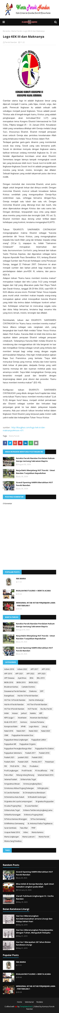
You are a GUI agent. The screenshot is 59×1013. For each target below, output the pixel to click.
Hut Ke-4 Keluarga (36, 700)
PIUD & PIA (14, 766)
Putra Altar (8, 775)
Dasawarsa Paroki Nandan (15, 691)
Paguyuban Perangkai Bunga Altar (18, 748)
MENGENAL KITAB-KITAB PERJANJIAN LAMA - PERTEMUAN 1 (35, 604)
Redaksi (40, 1002)
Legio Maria (34, 726)
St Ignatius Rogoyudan (45, 801)
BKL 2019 (40, 678)
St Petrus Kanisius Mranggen (15, 819)
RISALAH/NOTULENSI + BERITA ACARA (33, 590)
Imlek (6, 713)
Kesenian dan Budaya (39, 717)
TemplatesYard (26, 1006)
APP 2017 (34, 669)
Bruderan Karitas (11, 687)
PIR (5, 766)
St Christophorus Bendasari (34, 792)
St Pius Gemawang (38, 819)
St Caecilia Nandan (11, 792)
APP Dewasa (9, 678)
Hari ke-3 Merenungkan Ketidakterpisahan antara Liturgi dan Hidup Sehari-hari (34, 919)
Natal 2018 (8, 731)
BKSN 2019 (21, 682)
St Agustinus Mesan (12, 784)
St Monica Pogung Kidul (33, 814)
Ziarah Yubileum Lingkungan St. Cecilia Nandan (35, 897)
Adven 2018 (9, 669)
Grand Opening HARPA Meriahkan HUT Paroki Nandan (34, 484)
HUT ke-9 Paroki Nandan (14, 709)
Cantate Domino (28, 687)
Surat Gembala (10, 828)
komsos (23, 722)
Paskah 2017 (30, 753)
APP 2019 (8, 673)
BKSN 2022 (33, 682)
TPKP (33, 828)
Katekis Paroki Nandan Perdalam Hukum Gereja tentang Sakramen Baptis (35, 459)
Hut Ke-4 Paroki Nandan (14, 704)
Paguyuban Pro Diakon (44, 748)
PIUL (24, 766)
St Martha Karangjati (12, 814)
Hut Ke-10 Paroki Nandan (28, 695)
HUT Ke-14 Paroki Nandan (14, 700)
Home (19, 1002)
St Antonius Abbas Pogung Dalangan (19, 788)
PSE (52, 770)
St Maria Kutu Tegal (28, 779)
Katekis (33, 713)
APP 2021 (19, 673)
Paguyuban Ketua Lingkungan (16, 740)
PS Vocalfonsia (41, 770)
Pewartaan (49, 762)
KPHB (23, 726)
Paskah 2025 (23, 762)
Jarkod (23, 713)
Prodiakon (34, 766)
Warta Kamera (37, 832)
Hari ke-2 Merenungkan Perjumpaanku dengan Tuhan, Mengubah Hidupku (34, 931)
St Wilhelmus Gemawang (14, 823)
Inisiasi (15, 713)
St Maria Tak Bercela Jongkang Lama (37, 810)
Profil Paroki (27, 770)
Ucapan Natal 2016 (12, 832)
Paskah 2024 (9, 762)
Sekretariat (29, 1002)
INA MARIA (21, 578)
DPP (41, 691)
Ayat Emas (22, 678)
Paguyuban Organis (28, 744)
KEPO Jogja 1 (9, 717)
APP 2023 (41, 673)
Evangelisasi (9, 695)
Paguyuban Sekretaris (13, 753)
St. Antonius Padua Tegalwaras (40, 823)
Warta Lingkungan (11, 837)
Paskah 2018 (44, 753)
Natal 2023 (45, 731)
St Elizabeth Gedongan (37, 797)
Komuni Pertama (37, 722)
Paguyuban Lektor (39, 740)
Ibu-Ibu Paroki (46, 709)
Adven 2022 (22, 669)
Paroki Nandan (11, 42)
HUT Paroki (32, 709)
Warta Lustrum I (28, 837)
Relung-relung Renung (25, 775)
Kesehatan (22, 717)
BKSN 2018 (8, 682)
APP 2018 (45, 669)
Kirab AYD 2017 (10, 722)
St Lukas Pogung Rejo (12, 806)
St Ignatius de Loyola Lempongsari (18, 801)
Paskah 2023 (37, 757)
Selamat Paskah (10, 779)
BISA (31, 678)
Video (25, 832)
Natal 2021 (21, 731)
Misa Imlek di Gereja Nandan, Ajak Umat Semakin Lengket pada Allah (35, 885)
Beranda (6, 31)
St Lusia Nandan (31, 806)
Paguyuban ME (10, 744)
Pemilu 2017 (37, 762)
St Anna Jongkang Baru (32, 784)
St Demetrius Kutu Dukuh (14, 797)
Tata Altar (24, 828)
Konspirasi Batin (10, 726)
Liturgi (44, 726)
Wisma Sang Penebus (12, 841)
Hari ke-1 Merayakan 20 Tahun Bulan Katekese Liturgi (33, 943)
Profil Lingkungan (11, 770)
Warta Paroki (16, 31)
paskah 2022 (23, 757)
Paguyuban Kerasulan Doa (22, 735)
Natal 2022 (33, 731)
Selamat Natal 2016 (45, 775)
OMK (6, 735)
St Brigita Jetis (42, 788)
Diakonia (33, 691)
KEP (40, 713)
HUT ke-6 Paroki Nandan (37, 704)
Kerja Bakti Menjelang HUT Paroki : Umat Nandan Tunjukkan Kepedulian (35, 471)
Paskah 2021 (9, 757)
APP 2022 (30, 673)
